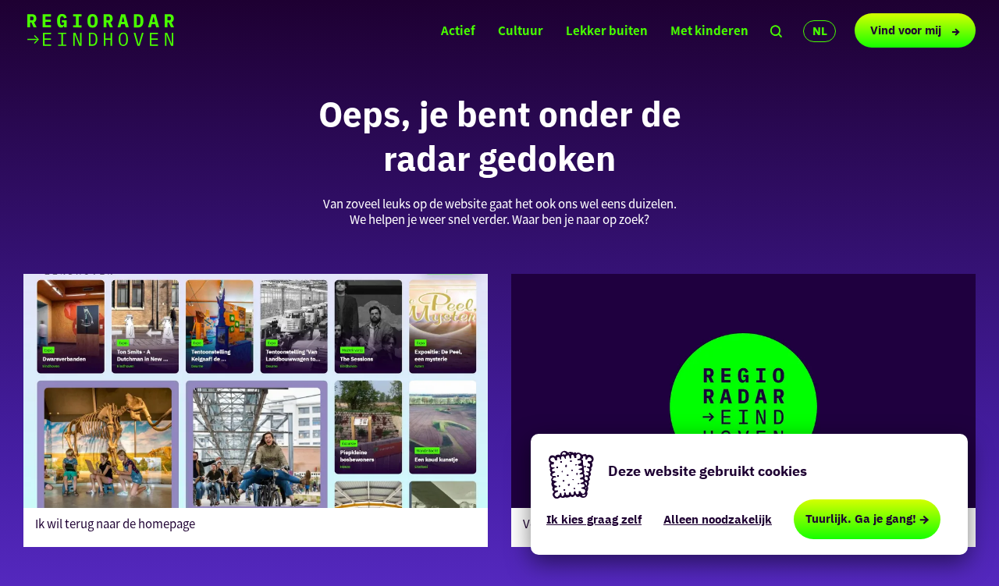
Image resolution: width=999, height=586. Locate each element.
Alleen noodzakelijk (717, 519)
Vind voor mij (907, 30)
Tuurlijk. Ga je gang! (860, 518)
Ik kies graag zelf (594, 519)
